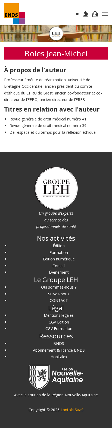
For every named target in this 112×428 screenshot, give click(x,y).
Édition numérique (59, 259)
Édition (59, 245)
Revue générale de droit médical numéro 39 (48, 125)
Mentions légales (59, 315)
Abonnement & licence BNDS (59, 350)
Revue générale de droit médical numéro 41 (48, 119)
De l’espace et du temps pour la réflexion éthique (53, 132)
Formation (58, 252)
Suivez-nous (58, 293)
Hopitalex (59, 356)
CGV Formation (58, 328)
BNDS (58, 343)
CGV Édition (59, 322)
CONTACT (59, 300)
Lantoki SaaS (72, 409)
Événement (59, 272)
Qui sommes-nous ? (58, 287)
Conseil (58, 265)
